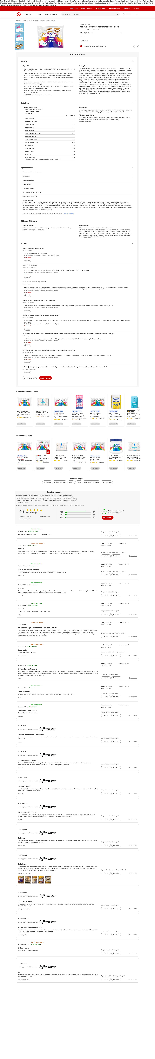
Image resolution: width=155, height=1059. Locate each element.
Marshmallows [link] (47, 482)
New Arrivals (113, 3)
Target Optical (93, 3)
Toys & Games (14, 3)
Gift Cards (73, 3)
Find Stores (52, 5)
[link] (85, 29)
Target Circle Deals (143, 3)
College (24, 1)
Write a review (107, 517)
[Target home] (19, 14)
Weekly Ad (127, 8)
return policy (87, 237)
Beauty (112, 1)
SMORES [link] (71, 482)
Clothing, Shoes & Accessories (44, 1)
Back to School (17, 1)
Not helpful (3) (49, 290)
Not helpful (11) (50, 324)
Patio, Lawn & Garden (81, 1)
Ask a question (45, 378)
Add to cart (84, 41)
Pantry (30, 20)
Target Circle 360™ (100, 8)
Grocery (90, 1)
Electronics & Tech (25, 3)
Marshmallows (51, 20)
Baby (108, 1)
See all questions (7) (30, 378)
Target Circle (45, 5)
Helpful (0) (44, 255)
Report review (133, 535)
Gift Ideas (67, 3)
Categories (28, 14)
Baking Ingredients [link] (106, 482)
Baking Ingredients (39, 20)
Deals (100, 3)
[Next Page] (138, 410)
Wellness (146, 1)
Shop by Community (82, 3)
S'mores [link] (79, 482)
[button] (85, 29)
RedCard (38, 5)
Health (140, 1)
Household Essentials (100, 1)
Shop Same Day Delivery (22, 5)
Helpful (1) (42, 324)
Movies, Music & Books (46, 3)
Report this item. (69, 213)
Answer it (27, 260)
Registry (32, 5)
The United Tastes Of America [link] (91, 482)
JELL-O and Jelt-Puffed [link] (59, 482)
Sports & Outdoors (130, 1)
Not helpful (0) (51, 255)
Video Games (35, 3)
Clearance (105, 3)
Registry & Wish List (114, 8)
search (118, 14)
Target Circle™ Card (86, 8)
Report (57, 255)
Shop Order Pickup (8, 5)
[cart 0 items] (136, 14)
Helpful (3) (42, 307)
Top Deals (134, 3)
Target (18, 20)
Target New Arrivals (6, 1)
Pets (137, 1)
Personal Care (119, 1)
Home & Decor (58, 1)
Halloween (30, 1)
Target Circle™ (74, 8)
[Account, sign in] (127, 14)
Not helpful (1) (49, 272)
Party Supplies (59, 3)
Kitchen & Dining (68, 1)
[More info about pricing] (121, 32)
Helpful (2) (42, 272)
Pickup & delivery (51, 14)
